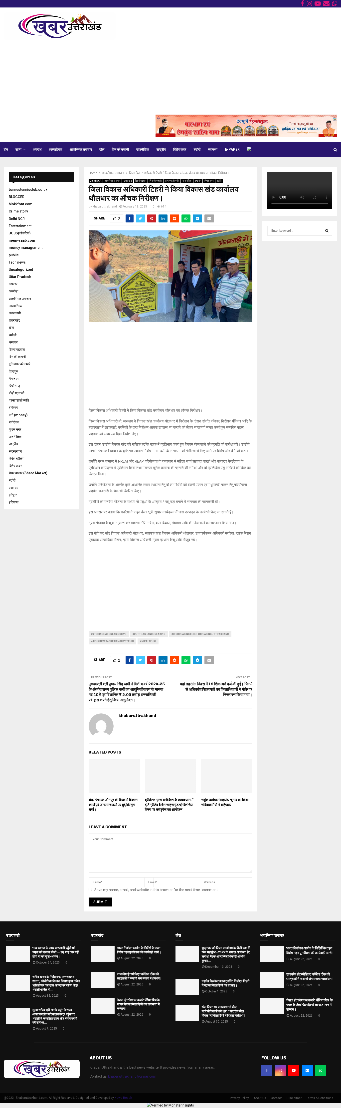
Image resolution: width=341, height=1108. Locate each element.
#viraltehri (148, 641)
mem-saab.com (22, 240)
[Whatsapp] (320, 1070)
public (14, 255)
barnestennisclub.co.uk (28, 190)
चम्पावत (13, 342)
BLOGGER (16, 197)
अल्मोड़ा (13, 291)
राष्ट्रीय (161, 149)
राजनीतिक (142, 149)
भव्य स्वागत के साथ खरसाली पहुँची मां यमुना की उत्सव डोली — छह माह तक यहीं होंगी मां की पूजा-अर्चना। (55, 952)
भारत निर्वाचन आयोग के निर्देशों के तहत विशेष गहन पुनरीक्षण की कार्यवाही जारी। (139, 950)
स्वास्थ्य (212, 149)
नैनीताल (13, 379)
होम (6, 149)
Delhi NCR (95, 180)
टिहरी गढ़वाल (140, 180)
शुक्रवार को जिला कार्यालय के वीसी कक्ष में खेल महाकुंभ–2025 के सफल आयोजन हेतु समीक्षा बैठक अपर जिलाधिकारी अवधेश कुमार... (226, 954)
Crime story (18, 211)
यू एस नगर (15, 429)
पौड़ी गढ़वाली (16, 393)
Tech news (17, 262)
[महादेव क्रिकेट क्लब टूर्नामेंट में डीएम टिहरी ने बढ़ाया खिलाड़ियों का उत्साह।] (187, 987)
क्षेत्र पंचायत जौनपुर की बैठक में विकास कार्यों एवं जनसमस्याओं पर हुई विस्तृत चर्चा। (113, 805)
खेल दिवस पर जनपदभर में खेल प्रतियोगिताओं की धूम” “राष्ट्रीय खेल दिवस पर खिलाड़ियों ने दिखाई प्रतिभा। (224, 1011)
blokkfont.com (20, 204)
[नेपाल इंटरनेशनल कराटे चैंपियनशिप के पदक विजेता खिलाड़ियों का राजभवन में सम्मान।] (103, 1006)
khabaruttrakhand (105, 206)
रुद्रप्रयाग (15, 451)
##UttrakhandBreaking (149, 634)
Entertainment (20, 226)
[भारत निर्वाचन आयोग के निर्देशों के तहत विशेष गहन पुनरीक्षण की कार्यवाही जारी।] (103, 954)
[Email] (307, 1070)
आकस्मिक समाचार (81, 149)
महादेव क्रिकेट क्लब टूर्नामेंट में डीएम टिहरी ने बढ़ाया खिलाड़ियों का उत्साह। (225, 983)
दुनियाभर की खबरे (19, 364)
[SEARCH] (327, 231)
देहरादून (13, 371)
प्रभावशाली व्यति (172, 180)
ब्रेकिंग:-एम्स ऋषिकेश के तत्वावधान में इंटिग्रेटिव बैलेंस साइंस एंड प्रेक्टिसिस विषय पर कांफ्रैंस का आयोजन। (169, 805)
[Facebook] (266, 1070)
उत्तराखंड (128, 180)
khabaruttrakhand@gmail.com (132, 1076)
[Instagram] (280, 1070)
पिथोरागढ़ (14, 386)
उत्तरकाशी (15, 313)
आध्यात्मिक (55, 149)
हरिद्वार (13, 495)
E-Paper (232, 149)
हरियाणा (13, 502)
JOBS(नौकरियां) (20, 233)
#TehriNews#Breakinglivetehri (112, 641)
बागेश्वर (13, 408)
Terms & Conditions (319, 1098)
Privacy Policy (239, 1098)
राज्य (18, 149)
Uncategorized (21, 270)
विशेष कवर (179, 149)
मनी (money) (18, 415)
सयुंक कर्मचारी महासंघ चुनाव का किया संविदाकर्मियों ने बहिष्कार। (224, 802)
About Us (260, 1098)
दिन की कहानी (120, 149)
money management (25, 248)
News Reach (123, 1098)
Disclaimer (294, 1098)
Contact (276, 1098)
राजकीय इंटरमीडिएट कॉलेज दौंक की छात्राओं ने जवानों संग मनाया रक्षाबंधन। (139, 976)
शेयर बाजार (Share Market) (28, 473)
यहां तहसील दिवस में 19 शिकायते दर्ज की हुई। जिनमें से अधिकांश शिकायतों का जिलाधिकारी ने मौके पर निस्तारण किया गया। (216, 689)
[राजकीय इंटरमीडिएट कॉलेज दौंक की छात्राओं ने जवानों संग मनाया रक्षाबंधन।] (103, 980)
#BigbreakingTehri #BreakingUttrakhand (200, 634)
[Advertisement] (170, 77)
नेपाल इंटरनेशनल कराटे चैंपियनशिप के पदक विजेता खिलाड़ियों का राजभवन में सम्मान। (138, 1004)
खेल (101, 149)
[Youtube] (293, 1070)
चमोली (12, 335)
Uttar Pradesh (20, 277)
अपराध (37, 149)
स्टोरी (197, 149)
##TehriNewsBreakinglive (108, 634)
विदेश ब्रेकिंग (16, 459)
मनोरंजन (14, 422)
